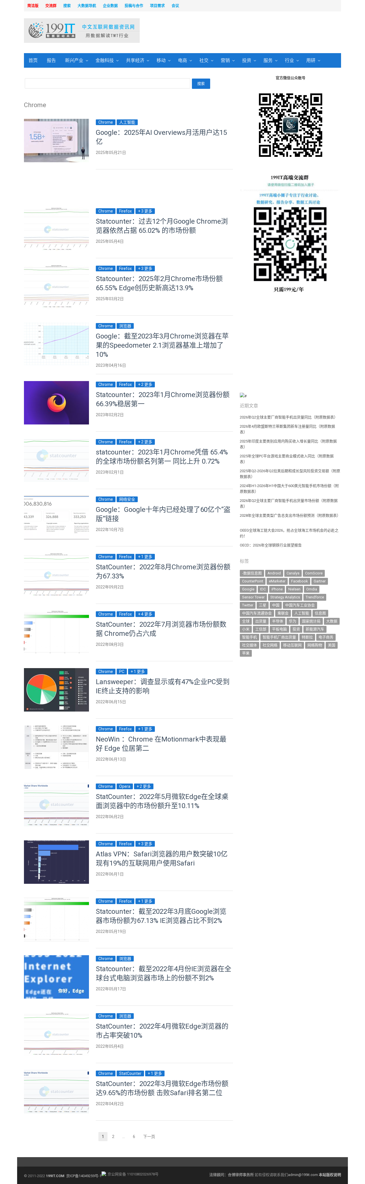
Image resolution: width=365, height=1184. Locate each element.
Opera (124, 786)
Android (274, 573)
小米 (246, 629)
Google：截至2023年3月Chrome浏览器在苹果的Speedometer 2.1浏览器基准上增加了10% (162, 345)
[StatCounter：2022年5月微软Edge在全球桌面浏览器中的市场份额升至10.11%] (56, 786)
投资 (246, 60)
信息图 (320, 613)
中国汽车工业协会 (300, 605)
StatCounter (130, 1073)
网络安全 (127, 499)
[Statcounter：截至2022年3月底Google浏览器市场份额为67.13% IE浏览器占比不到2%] (56, 901)
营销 (225, 60)
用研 (310, 60)
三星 (262, 605)
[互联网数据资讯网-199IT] (61, 30)
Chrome (105, 122)
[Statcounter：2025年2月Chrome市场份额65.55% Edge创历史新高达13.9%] (56, 268)
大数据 (331, 621)
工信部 (260, 629)
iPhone (277, 589)
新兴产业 (74, 60)
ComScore (314, 573)
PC (121, 671)
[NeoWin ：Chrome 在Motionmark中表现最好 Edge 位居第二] (56, 729)
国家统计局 (311, 621)
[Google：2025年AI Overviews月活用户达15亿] (56, 122)
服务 (268, 60)
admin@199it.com (303, 1175)
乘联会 (283, 613)
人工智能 (127, 122)
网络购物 (314, 645)
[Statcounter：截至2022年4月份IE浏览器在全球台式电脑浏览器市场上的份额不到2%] (56, 958)
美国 (331, 645)
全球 (246, 621)
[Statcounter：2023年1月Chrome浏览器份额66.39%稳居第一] (56, 384)
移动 (161, 60)
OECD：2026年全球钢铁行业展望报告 (271, 545)
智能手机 (249, 637)
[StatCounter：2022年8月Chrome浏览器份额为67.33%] (56, 556)
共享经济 (135, 60)
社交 (203, 60)
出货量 (260, 621)
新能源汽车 (315, 629)
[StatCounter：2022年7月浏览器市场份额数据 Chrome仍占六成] (56, 614)
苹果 (246, 653)
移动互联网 (292, 645)
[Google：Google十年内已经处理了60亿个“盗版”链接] (56, 499)
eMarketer (277, 581)
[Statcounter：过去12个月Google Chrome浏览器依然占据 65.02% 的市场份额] (56, 211)
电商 (182, 60)
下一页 (149, 1136)
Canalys (293, 573)
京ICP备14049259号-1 (84, 1176)
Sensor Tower (253, 597)
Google (248, 589)
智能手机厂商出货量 (279, 637)
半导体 (277, 621)
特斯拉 (307, 637)
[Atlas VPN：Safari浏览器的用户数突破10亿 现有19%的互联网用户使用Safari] (56, 844)
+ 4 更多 (145, 614)
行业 (289, 60)
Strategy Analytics (285, 597)
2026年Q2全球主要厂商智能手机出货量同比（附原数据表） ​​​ (289, 417)
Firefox (125, 211)
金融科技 (105, 60)
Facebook (299, 581)
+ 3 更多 (145, 211)
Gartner (320, 581)
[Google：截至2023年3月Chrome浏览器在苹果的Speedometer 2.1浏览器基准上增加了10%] (56, 326)
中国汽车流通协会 (257, 613)
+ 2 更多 (145, 384)
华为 (292, 621)
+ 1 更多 (145, 556)
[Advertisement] (255, 31)
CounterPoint (252, 581)
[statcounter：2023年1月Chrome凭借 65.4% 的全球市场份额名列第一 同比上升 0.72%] (56, 442)
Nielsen (294, 589)
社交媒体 (249, 645)
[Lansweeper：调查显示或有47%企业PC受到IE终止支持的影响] (56, 671)
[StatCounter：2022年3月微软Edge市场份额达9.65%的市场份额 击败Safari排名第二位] (56, 1073)
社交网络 (270, 645)
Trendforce (315, 597)
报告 (51, 60)
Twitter (247, 605)
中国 (275, 605)
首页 (33, 60)
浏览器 (125, 326)
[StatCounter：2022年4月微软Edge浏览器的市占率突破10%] (56, 1016)
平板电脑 (279, 629)
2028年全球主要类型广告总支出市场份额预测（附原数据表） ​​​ (290, 515)
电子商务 (326, 637)
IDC (263, 589)
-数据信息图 (252, 573)
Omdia (311, 589)
